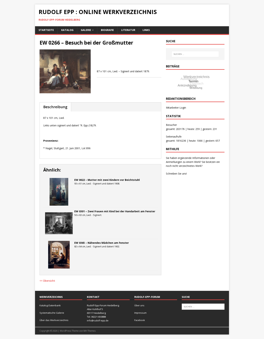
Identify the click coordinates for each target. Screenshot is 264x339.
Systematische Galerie (52, 312)
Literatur (128, 30)
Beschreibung (55, 106)
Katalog (67, 30)
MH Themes (90, 330)
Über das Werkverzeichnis (54, 320)
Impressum (140, 312)
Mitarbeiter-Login (176, 107)
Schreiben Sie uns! (176, 173)
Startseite (46, 30)
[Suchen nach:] (195, 54)
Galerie (86, 30)
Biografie (107, 30)
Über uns (139, 305)
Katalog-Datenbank (50, 305)
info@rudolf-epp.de (97, 320)
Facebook (139, 320)
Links (146, 30)
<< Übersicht (47, 280)
